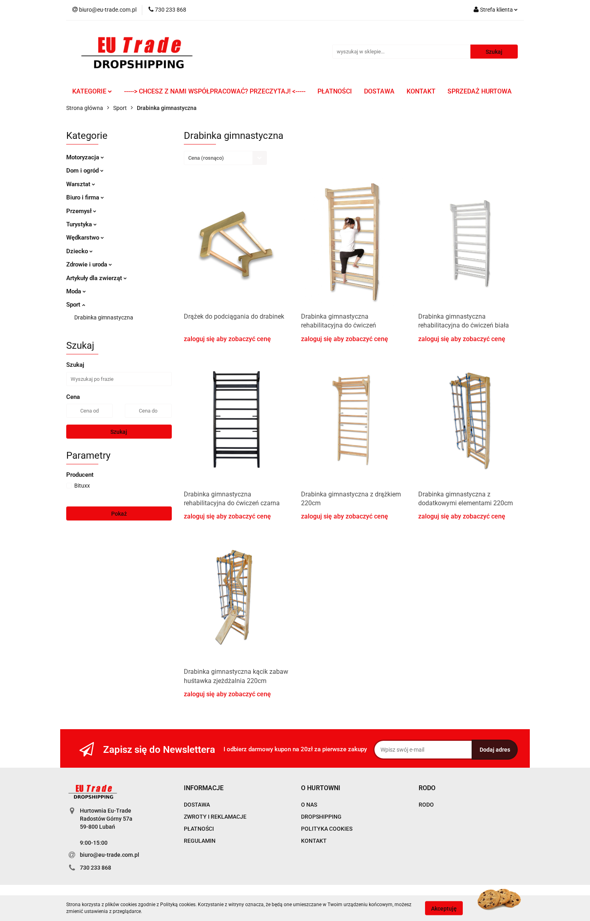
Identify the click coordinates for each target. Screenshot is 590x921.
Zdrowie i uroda (87, 264)
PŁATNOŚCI (334, 91)
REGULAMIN (200, 841)
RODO (426, 804)
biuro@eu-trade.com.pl (109, 855)
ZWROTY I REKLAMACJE (215, 816)
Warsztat (79, 184)
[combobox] (225, 158)
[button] (204, 788)
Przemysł (79, 211)
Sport (74, 304)
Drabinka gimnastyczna (103, 317)
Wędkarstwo (83, 237)
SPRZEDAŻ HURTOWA (480, 91)
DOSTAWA (379, 91)
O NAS (309, 804)
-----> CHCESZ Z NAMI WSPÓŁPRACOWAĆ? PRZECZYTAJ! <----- (214, 91)
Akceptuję (444, 908)
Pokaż (119, 513)
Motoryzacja (83, 157)
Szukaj (118, 432)
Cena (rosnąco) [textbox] (206, 158)
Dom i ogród (83, 170)
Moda (74, 291)
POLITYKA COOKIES (326, 828)
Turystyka (80, 224)
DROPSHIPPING (321, 816)
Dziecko (78, 251)
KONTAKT (421, 91)
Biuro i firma (83, 197)
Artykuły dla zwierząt (95, 278)
